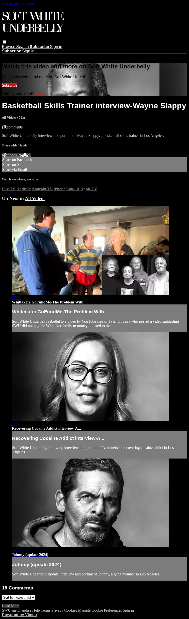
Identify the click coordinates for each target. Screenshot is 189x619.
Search (23, 47)
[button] (4, 42)
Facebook (10, 155)
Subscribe (9, 85)
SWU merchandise (16, 610)
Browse (9, 47)
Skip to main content (18, 4)
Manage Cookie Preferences (100, 610)
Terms (46, 610)
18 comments (12, 127)
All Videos (9, 117)
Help (36, 610)
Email (26, 155)
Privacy (57, 610)
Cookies (71, 610)
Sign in (56, 47)
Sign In (28, 51)
